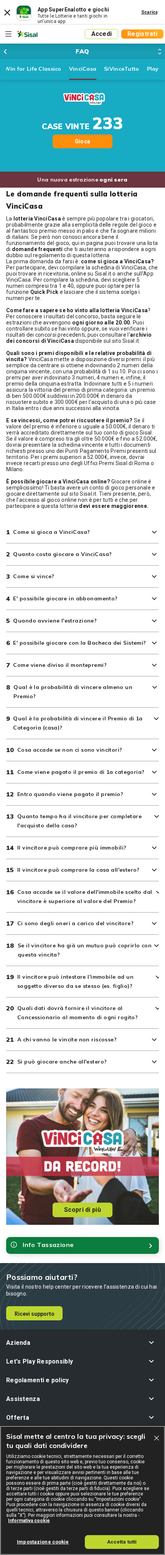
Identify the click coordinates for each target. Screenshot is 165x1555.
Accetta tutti (122, 1542)
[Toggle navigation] (8, 34)
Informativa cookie (29, 1520)
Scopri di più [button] (82, 1209)
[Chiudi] (156, 1438)
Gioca (82, 141)
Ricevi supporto (34, 1314)
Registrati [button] (142, 33)
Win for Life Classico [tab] (32, 68)
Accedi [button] (101, 33)
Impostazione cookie (43, 1542)
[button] (82, 1342)
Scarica (149, 12)
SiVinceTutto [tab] (121, 68)
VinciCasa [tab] (83, 68)
